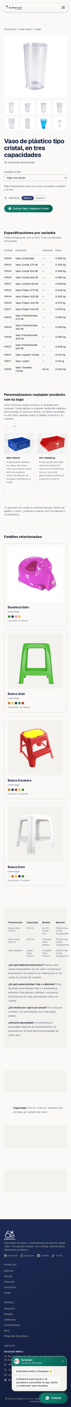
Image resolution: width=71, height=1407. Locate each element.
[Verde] (9, 616)
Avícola (8, 1276)
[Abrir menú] (63, 7)
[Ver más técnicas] (15, 426)
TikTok (58, 1255)
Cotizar (56, 1398)
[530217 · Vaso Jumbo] (43, 123)
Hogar (37, 29)
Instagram (29, 1255)
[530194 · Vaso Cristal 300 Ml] (43, 107)
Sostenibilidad (12, 1325)
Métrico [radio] (28, 198)
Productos (10, 29)
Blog (6, 1330)
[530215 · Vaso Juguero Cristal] (27, 123)
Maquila (8, 1314)
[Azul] (12, 616)
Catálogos (10, 1319)
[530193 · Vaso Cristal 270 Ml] (27, 107)
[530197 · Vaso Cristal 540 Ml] (11, 123)
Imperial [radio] (40, 198)
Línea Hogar (25, 29)
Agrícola (8, 1270)
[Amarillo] (19, 616)
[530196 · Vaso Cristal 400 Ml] (59, 107)
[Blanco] (9, 876)
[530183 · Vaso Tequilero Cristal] (59, 123)
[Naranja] (9, 703)
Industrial (9, 1281)
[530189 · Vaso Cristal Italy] (11, 107)
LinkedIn (45, 1255)
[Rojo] (23, 703)
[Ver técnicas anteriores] (7, 426)
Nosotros (9, 1308)
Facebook (13, 1255)
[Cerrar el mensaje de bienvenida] (62, 1361)
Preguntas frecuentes (16, 1336)
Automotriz (10, 1287)
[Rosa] (16, 616)
